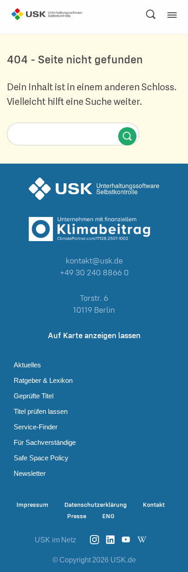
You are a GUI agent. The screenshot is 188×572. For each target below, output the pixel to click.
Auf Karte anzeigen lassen (94, 335)
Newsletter (30, 473)
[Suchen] (150, 14)
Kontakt (154, 505)
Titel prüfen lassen (41, 411)
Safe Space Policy (41, 458)
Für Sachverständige (45, 442)
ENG (108, 516)
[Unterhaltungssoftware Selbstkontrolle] (46, 14)
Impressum (32, 505)
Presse (76, 516)
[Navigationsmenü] (174, 18)
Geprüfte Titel (33, 396)
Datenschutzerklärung (95, 505)
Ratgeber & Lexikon (43, 380)
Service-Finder (35, 427)
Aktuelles (27, 365)
